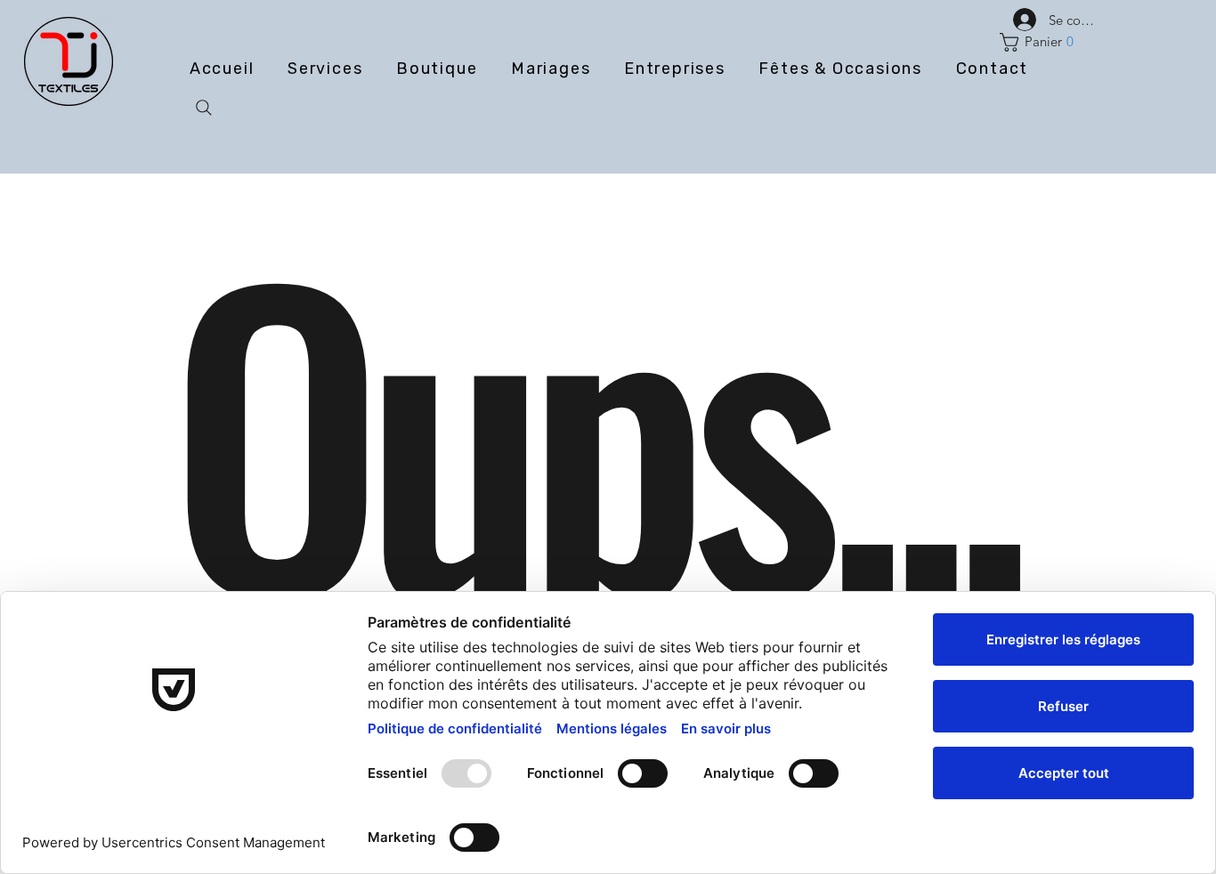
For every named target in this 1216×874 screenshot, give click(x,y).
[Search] (204, 107)
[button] (1041, 42)
